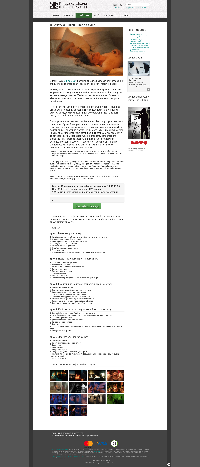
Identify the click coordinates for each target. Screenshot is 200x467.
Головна (55, 15)
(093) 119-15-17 (141, 8)
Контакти (124, 15)
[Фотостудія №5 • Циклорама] (139, 68)
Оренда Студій (110, 15)
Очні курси (68, 15)
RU (121, 5)
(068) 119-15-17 (130, 8)
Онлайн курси (83, 15)
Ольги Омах (70, 80)
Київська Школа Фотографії (60, 449)
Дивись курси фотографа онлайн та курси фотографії (68, 456)
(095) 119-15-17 (119, 8)
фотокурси (97, 451)
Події (96, 15)
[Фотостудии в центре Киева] (139, 126)
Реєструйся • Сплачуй (87, 206)
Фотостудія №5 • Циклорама (135, 79)
